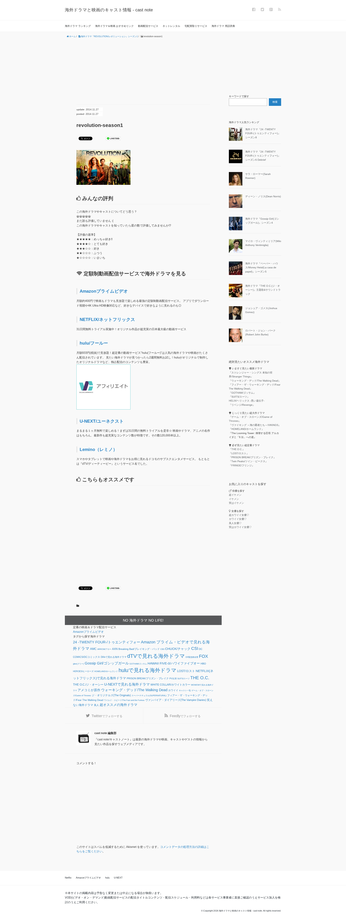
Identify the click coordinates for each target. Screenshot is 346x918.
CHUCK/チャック (177, 649)
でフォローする (107, 716)
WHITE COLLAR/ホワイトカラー (170, 684)
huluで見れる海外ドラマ (147, 670)
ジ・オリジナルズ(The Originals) (111, 695)
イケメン (234, 498)
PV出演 (173, 678)
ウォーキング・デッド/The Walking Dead (134, 690)
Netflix (68, 877)
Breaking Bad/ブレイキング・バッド (139, 649)
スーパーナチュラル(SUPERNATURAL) (149, 695)
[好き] (83, 216)
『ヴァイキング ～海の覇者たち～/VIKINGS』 (255, 425)
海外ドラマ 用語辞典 (223, 26)
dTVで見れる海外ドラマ (156, 656)
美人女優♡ (235, 523)
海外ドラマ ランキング (78, 26)
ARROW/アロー (104, 649)
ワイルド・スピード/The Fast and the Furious (124, 700)
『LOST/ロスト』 (239, 453)
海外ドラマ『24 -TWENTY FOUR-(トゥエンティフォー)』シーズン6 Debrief (262, 155)
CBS (162, 649)
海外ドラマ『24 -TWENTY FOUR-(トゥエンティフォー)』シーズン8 (262, 133)
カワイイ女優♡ (238, 519)
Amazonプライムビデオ (104, 291)
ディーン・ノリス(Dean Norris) (263, 196)
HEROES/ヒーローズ (83, 671)
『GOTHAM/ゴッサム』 (242, 392)
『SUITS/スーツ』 (239, 396)
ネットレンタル (171, 26)
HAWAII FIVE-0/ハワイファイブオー (174, 663)
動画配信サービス (148, 26)
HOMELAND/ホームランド (106, 671)
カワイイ (173, 690)
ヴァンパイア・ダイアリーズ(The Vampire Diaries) (175, 699)
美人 (96, 705)
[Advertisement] (173, 66)
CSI (194, 648)
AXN (115, 649)
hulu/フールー (94, 343)
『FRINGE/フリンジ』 (241, 465)
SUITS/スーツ (183, 678)
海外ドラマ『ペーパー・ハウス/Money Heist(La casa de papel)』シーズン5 (261, 267)
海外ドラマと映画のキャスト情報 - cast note (109, 9)
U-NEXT (118, 877)
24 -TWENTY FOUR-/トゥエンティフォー (106, 642)
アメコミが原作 (89, 690)
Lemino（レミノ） (98, 449)
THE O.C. (199, 677)
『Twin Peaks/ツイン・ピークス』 (248, 461)
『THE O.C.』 (237, 449)
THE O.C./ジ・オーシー (88, 684)
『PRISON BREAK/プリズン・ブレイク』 (252, 457)
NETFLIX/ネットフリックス (107, 319)
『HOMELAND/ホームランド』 (246, 429)
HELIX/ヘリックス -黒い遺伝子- (247, 400)
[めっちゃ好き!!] (89, 216)
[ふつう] (80, 216)
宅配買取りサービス (196, 26)
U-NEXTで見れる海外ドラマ (127, 684)
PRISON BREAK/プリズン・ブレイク (148, 678)
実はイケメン (236, 502)
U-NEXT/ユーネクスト (102, 421)
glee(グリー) (78, 664)
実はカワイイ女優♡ (240, 527)
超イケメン (235, 494)
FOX (203, 656)
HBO (203, 663)
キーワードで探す (239, 96)
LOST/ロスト (186, 671)
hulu (107, 877)
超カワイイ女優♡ (239, 515)
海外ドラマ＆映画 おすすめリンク (114, 26)
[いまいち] (77, 216)
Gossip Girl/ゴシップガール (107, 663)
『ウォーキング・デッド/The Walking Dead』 (255, 380)
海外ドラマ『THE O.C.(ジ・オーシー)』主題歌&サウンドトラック (263, 289)
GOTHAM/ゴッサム (138, 664)
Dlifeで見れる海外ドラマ (114, 657)
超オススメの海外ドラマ (118, 705)
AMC (93, 648)
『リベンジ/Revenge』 (242, 404)
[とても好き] (86, 216)
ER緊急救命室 (192, 657)
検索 (275, 101)
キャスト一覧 (185, 690)
